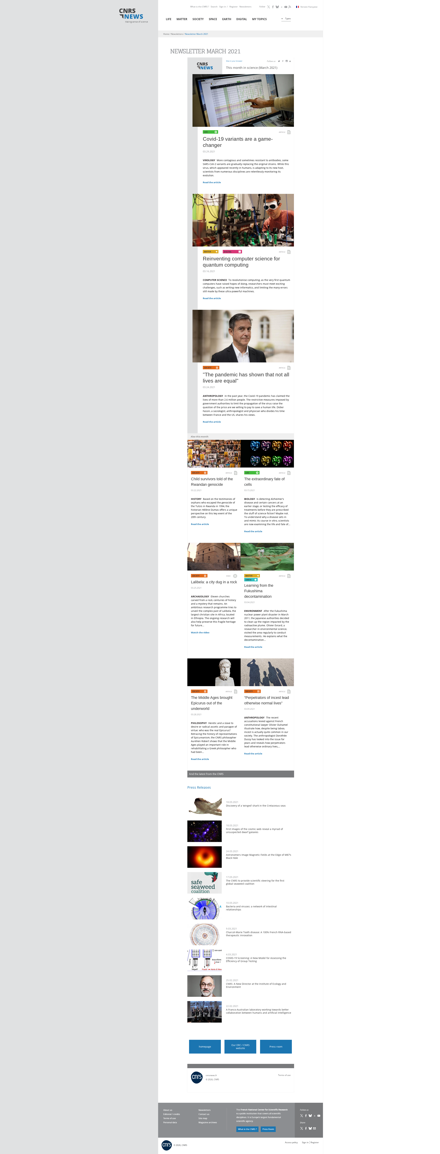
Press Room (268, 1129)
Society (198, 19)
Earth (226, 19)
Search (214, 6)
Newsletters (245, 6)
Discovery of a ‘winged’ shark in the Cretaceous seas (256, 805)
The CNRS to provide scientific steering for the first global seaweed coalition (255, 882)
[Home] (136, 14)
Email (314, 1128)
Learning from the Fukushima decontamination (258, 591)
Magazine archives (208, 1122)
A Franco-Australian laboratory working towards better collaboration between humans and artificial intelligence (258, 1011)
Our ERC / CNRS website (240, 1046)
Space (213, 19)
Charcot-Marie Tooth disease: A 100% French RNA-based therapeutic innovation (258, 934)
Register (233, 6)
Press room (276, 1046)
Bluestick (277, 7)
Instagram (281, 7)
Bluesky (310, 1115)
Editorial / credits (171, 1114)
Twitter (268, 7)
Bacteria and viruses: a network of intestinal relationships (251, 908)
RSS (289, 7)
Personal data (170, 1122)
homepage (205, 1046)
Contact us (204, 1114)
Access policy (291, 1142)
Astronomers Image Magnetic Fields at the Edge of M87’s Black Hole (258, 856)
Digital (241, 19)
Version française (308, 7)
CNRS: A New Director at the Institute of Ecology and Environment (256, 985)
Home (166, 34)
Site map (203, 1118)
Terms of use (284, 1075)
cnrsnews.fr (211, 1075)
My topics (259, 19)
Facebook (273, 7)
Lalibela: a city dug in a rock (214, 582)
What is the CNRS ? (199, 6)
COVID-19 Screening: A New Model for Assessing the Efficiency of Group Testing (256, 959)
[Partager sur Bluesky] (310, 1128)
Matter (182, 19)
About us (167, 1110)
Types (288, 18)
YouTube (286, 7)
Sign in (222, 6)
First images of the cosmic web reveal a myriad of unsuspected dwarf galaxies (254, 830)
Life (168, 19)
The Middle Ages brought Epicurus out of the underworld (211, 703)
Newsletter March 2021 (196, 34)
